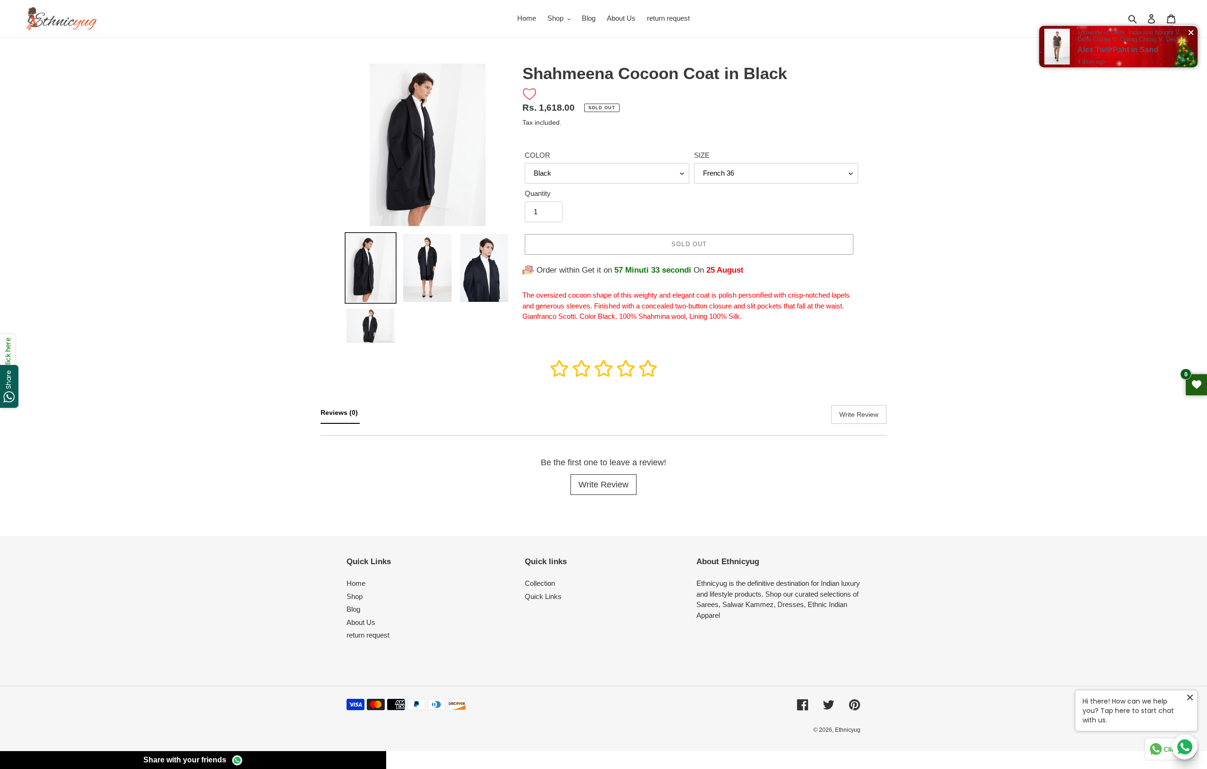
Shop (355, 596)
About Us (361, 622)
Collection (540, 583)
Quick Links (543, 596)
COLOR (537, 155)
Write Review (603, 484)
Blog (353, 609)
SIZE (702, 155)
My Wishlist (1196, 384)
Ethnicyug (847, 730)
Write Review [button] (858, 414)
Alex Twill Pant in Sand (1117, 50)
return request (368, 635)
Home (356, 583)
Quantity (538, 193)
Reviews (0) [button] (340, 412)
